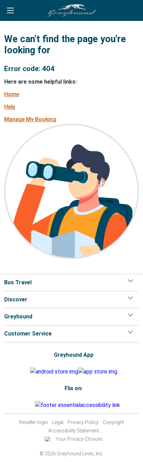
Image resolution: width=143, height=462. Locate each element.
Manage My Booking (30, 119)
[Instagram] (28, 405)
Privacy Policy (83, 422)
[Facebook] (26, 405)
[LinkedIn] (32, 405)
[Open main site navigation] (10, 10)
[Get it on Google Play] (54, 372)
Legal (58, 422)
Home (11, 94)
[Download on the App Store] (97, 372)
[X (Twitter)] (34, 405)
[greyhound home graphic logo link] (71, 10)
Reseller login (33, 422)
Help (9, 106)
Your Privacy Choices (79, 439)
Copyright (113, 422)
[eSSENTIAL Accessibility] (79, 405)
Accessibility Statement (73, 430)
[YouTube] (30, 405)
